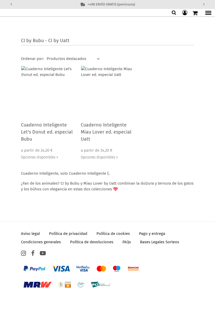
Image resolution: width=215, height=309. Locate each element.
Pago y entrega (152, 233)
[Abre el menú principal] (207, 12)
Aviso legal (30, 233)
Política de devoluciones (91, 242)
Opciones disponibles (38, 157)
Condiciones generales (41, 242)
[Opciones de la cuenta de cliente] (185, 12)
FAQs (126, 242)
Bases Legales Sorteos (159, 242)
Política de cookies (113, 233)
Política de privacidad (68, 233)
